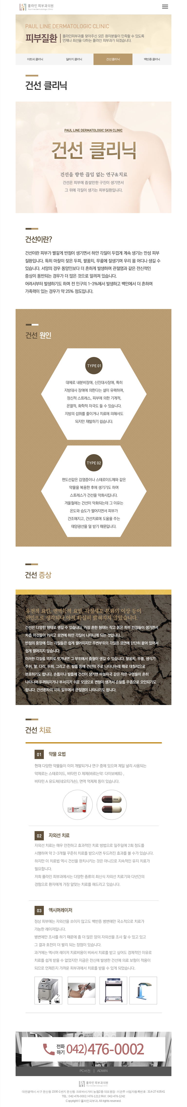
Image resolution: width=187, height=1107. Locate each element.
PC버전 (85, 1071)
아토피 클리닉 (35, 59)
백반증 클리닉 (152, 59)
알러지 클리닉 (74, 59)
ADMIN (102, 1071)
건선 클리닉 (113, 59)
